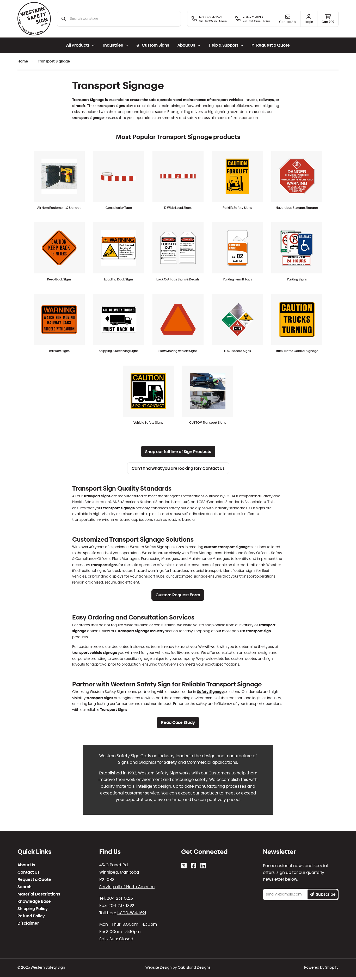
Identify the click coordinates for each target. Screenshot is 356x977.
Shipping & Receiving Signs (118, 351)
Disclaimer (28, 923)
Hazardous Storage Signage (297, 208)
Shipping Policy (32, 908)
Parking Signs (297, 279)
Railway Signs (59, 351)
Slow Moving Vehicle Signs (177, 351)
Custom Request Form (178, 595)
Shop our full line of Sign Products (178, 451)
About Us (26, 865)
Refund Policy (31, 916)
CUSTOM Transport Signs (207, 423)
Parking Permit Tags (237, 279)
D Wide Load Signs (178, 208)
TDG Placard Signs (237, 351)
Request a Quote (273, 45)
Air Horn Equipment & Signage (59, 208)
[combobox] (123, 19)
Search (24, 887)
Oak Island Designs (194, 967)
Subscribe (326, 894)
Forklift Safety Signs (237, 208)
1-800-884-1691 (131, 912)
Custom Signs (155, 45)
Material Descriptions (38, 894)
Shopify (332, 967)
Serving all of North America (127, 886)
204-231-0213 (120, 898)
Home (22, 61)
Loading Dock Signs (118, 279)
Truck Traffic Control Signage (296, 351)
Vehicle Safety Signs (148, 423)
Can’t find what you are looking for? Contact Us (178, 468)
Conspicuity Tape (119, 208)
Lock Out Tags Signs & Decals (177, 279)
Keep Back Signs (59, 279)
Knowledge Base (34, 901)
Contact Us (28, 872)
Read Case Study (178, 722)
